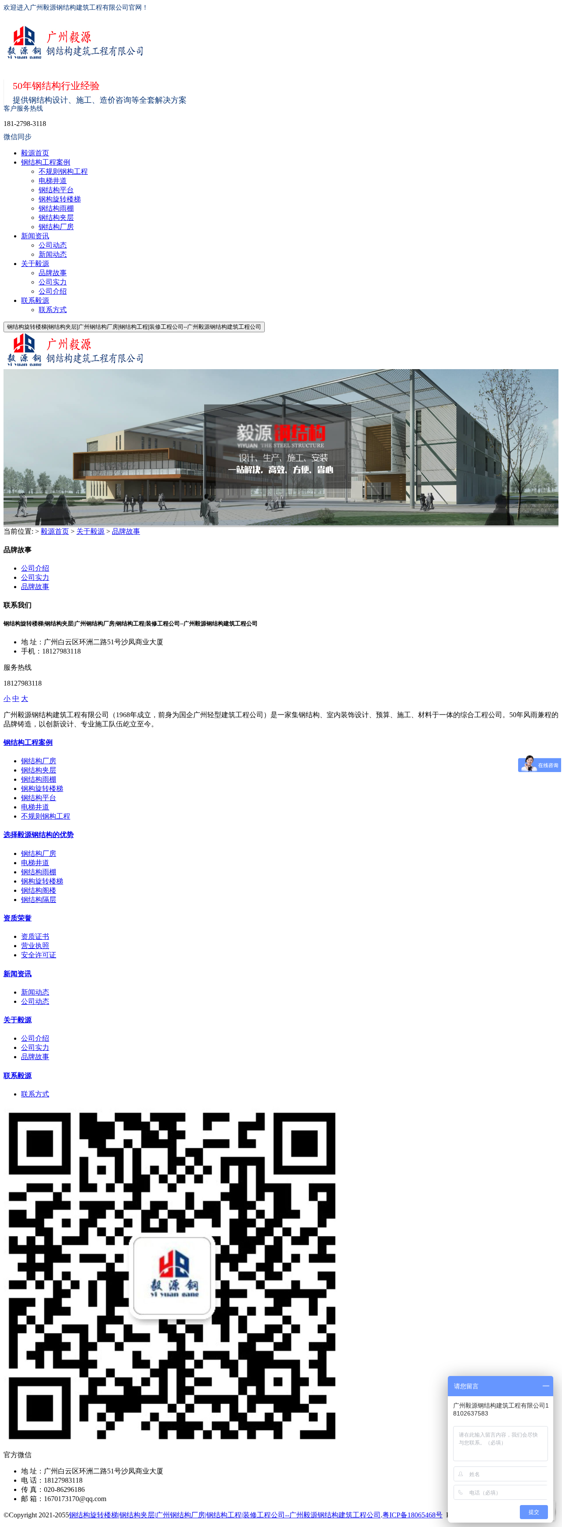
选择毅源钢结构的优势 (39, 834)
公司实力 (53, 282)
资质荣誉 (18, 918)
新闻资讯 (35, 236)
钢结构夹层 (56, 217)
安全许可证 (38, 955)
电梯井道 (53, 180)
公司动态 (53, 245)
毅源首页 (35, 153)
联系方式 (53, 309)
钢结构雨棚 (56, 208)
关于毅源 (35, 263)
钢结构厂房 (56, 226)
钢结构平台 (56, 190)
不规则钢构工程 (63, 171)
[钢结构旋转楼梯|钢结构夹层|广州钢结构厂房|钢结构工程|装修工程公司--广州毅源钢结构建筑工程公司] (268, 43)
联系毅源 (35, 300)
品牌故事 (53, 273)
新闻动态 (53, 254)
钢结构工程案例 (45, 162)
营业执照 (35, 945)
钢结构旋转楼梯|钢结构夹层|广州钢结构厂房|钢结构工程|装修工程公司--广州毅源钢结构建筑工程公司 (225, 1515)
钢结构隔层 (38, 899)
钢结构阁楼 (38, 890)
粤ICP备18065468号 (412, 1515)
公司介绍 (53, 291)
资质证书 (35, 936)
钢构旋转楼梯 (60, 199)
